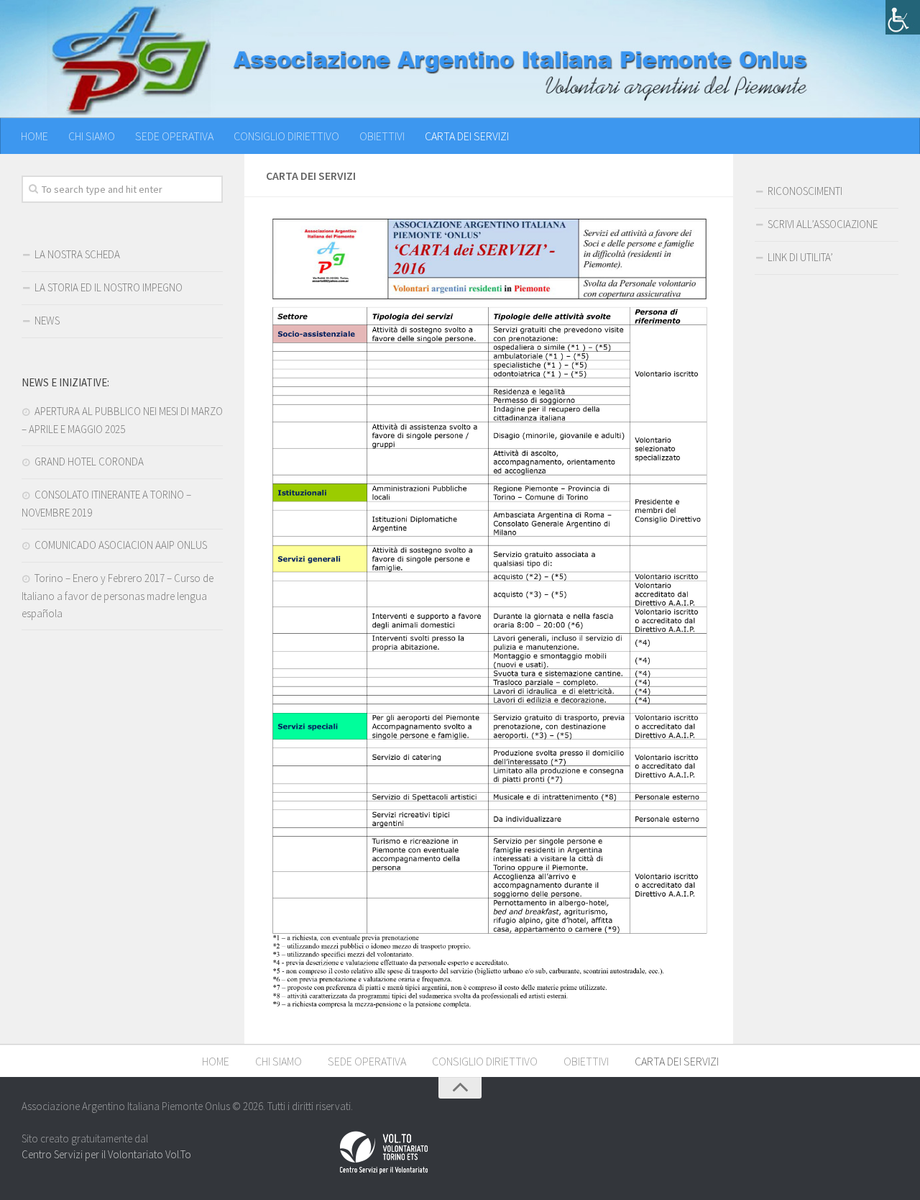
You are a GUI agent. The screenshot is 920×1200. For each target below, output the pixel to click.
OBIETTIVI (382, 136)
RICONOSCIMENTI (805, 191)
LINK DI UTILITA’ (800, 257)
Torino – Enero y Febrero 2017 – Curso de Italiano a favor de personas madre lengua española (117, 595)
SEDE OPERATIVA (174, 136)
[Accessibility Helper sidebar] (903, 17)
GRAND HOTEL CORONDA (89, 461)
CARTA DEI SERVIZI (467, 136)
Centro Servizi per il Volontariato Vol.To (106, 1154)
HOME (34, 136)
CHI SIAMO (91, 136)
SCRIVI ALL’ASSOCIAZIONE (823, 224)
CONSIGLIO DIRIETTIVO (286, 136)
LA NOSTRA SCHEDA (77, 254)
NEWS (47, 320)
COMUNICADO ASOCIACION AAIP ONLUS (120, 545)
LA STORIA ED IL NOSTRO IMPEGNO (108, 287)
